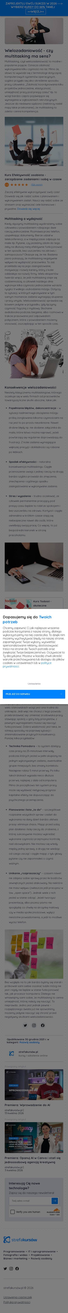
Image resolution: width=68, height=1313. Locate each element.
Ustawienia (34, 683)
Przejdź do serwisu (18, 694)
